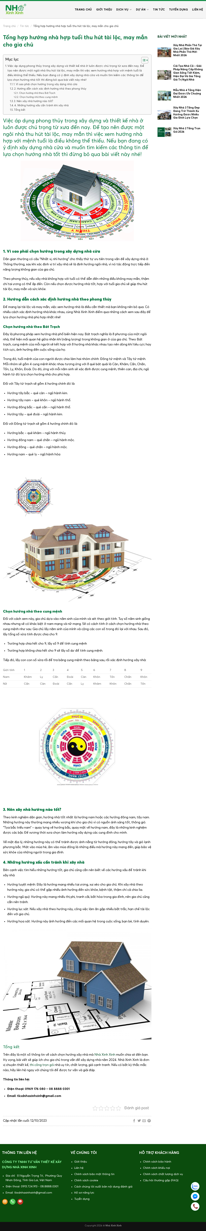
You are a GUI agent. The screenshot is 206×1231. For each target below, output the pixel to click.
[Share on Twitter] (139, 1121)
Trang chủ (83, 9)
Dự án (140, 9)
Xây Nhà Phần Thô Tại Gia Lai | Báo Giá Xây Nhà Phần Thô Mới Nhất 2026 (187, 50)
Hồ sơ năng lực (84, 1192)
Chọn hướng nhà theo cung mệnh (39, 97)
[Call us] (12, 1202)
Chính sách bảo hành (157, 1161)
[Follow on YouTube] (20, 1202)
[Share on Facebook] (134, 1121)
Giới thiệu (104, 9)
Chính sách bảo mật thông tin (94, 1174)
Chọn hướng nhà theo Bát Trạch (37, 93)
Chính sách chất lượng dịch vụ (163, 1174)
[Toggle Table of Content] (142, 60)
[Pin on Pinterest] (149, 1121)
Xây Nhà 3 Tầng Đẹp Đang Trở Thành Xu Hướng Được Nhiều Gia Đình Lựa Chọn (186, 112)
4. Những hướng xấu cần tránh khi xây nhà (41, 105)
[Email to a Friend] (144, 1121)
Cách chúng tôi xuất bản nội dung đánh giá (103, 1186)
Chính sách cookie (86, 1180)
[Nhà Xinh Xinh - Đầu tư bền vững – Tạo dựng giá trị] (15, 10)
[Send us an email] (5, 1202)
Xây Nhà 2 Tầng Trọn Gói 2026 (186, 130)
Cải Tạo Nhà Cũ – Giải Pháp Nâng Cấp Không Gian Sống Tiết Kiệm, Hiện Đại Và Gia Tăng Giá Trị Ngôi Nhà (188, 73)
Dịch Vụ (122, 9)
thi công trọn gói (41, 1065)
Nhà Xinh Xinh (104, 1054)
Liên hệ (197, 9)
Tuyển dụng (178, 9)
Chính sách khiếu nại (156, 1168)
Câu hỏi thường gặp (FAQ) (160, 1180)
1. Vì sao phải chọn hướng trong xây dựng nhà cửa (45, 84)
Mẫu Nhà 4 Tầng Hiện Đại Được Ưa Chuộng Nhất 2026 (187, 93)
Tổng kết (19, 110)
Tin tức (159, 9)
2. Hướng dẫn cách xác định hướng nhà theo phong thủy (50, 89)
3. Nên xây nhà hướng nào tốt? (33, 101)
